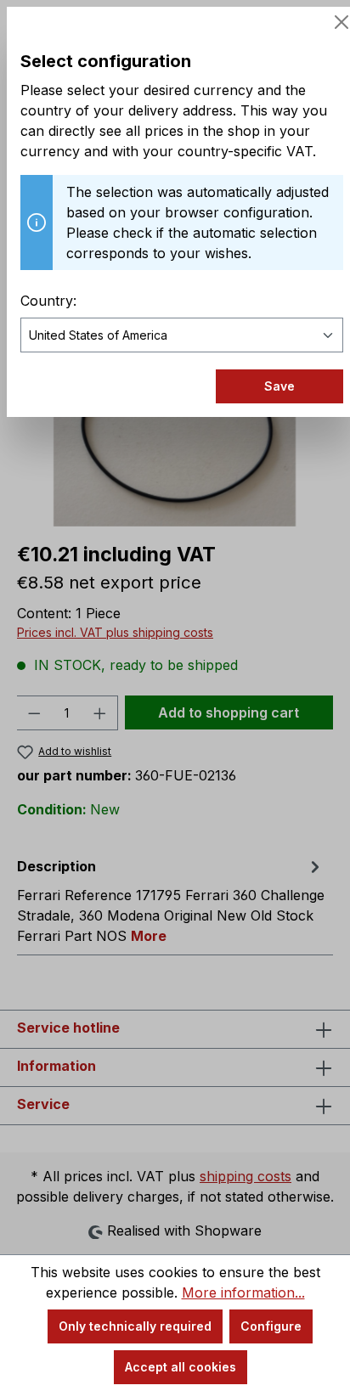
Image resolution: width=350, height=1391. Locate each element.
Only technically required (135, 1326)
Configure (271, 1326)
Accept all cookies (180, 1367)
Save (279, 386)
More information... (243, 1292)
